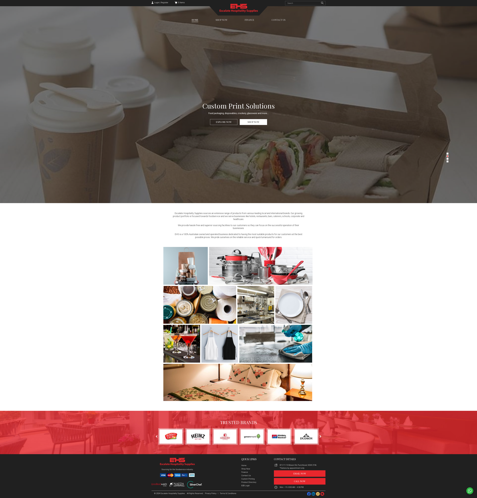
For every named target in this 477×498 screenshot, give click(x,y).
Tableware (293, 305)
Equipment (255, 305)
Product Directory (248, 482)
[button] (447, 154)
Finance (249, 20)
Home (195, 20)
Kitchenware (261, 266)
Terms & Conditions (228, 493)
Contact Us (278, 20)
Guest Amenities (237, 382)
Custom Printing (248, 479)
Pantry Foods (199, 305)
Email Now (299, 473)
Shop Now (221, 20)
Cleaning (275, 344)
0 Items (181, 2)
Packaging (185, 266)
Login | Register (161, 2)
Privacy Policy (210, 493)
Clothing (220, 344)
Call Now (299, 481)
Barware (182, 344)
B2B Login (245, 485)
